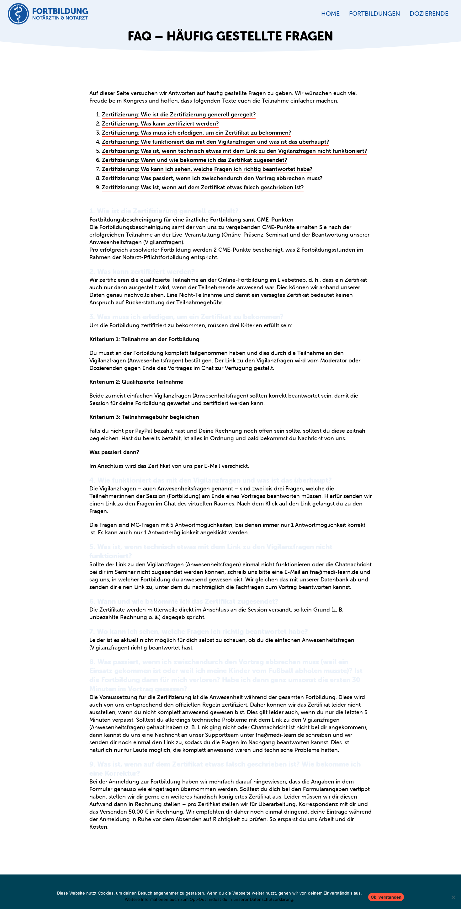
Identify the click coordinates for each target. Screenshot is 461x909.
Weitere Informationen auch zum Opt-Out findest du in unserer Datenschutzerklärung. (209, 899)
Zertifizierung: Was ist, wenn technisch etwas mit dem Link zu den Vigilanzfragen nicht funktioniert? (234, 150)
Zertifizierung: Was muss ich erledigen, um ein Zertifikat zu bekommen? (196, 132)
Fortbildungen (374, 13)
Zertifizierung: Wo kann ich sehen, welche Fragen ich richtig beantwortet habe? (207, 169)
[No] (453, 897)
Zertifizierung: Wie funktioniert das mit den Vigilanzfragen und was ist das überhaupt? (215, 141)
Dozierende (429, 13)
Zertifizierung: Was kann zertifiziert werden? (160, 123)
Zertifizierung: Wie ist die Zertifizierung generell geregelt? (179, 114)
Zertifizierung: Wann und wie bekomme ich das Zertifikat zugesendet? (194, 159)
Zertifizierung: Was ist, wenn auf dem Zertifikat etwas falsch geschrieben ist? (203, 187)
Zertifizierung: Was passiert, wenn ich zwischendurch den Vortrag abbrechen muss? (212, 178)
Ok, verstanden (386, 897)
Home (330, 13)
